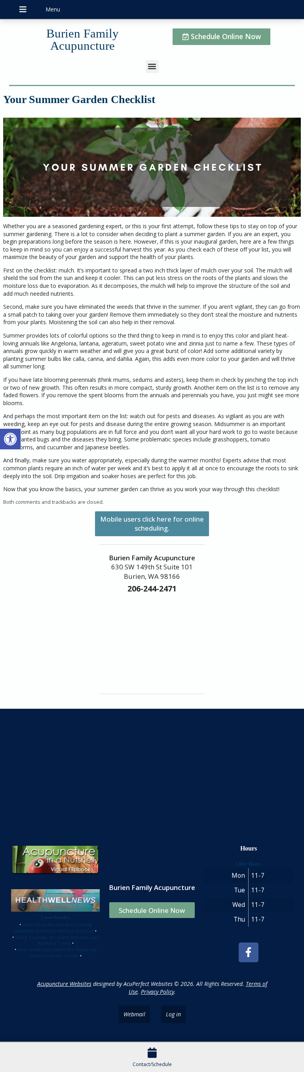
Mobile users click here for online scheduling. (152, 523)
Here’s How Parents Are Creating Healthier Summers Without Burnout (54, 928)
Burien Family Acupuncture (82, 40)
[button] (10, 439)
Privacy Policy (157, 991)
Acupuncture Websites (64, 984)
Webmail (134, 1014)
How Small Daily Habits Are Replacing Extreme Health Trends (57, 952)
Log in (173, 1014)
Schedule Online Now (152, 910)
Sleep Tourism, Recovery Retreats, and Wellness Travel (57, 940)
